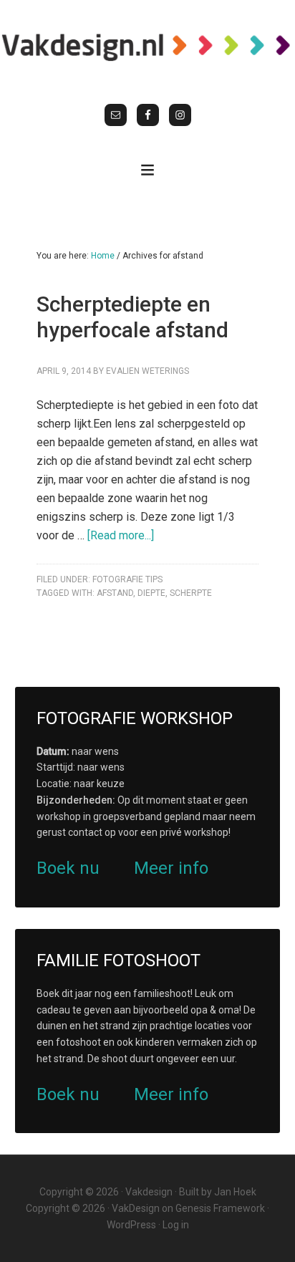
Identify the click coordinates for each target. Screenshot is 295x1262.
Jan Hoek (235, 1192)
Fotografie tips (127, 579)
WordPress (131, 1224)
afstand (115, 593)
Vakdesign (149, 1192)
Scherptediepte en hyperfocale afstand (132, 317)
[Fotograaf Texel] (147, 46)
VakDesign (136, 1208)
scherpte (191, 593)
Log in (176, 1224)
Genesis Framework (220, 1208)
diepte (151, 593)
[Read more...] (120, 535)
